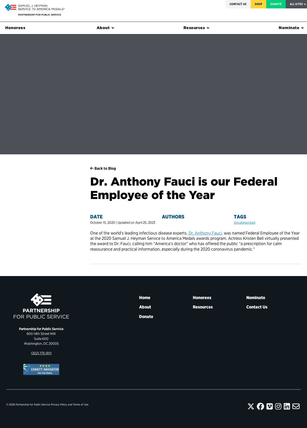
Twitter (251, 406)
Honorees (15, 27)
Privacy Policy (59, 404)
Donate (276, 4)
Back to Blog (105, 168)
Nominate (289, 27)
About (103, 27)
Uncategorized (244, 222)
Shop (258, 4)
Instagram (278, 406)
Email (296, 406)
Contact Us (238, 4)
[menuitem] (238, 4)
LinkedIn (287, 406)
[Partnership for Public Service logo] (41, 306)
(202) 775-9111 (41, 353)
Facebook (260, 406)
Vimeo (269, 406)
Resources (194, 27)
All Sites (296, 4)
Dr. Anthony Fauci (205, 232)
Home (144, 297)
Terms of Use (80, 404)
